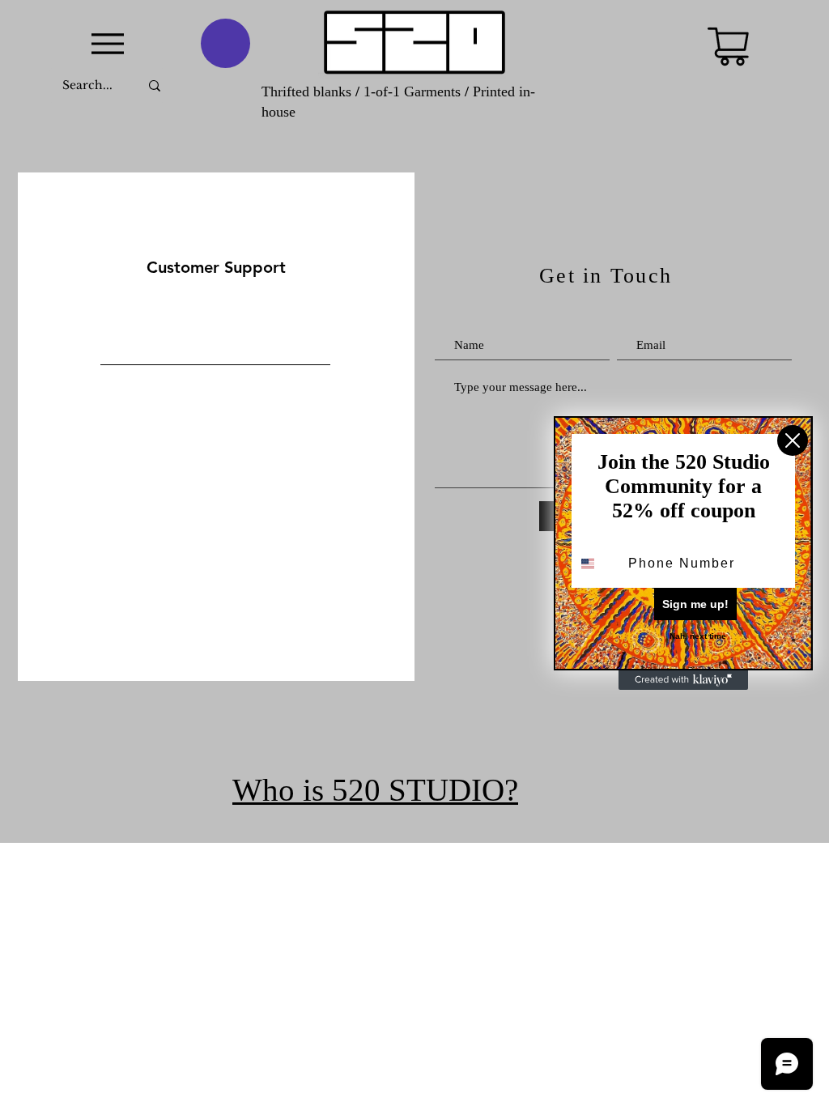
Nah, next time (698, 636)
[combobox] (596, 563)
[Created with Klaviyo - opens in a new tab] (683, 680)
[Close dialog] (792, 440)
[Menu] (107, 43)
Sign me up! (695, 604)
